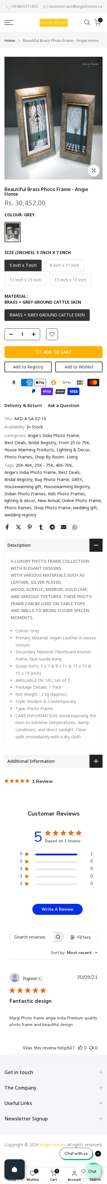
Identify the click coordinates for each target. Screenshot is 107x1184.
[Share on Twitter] (18, 527)
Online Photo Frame (81, 500)
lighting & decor (19, 500)
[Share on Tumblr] (41, 527)
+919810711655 (24, 6)
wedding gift (85, 507)
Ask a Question (63, 405)
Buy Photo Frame (52, 479)
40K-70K (64, 465)
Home (9, 40)
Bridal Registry (42, 442)
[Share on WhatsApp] (75, 527)
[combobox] (74, 953)
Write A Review (57, 909)
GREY (77, 479)
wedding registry (20, 515)
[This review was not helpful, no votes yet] (91, 1048)
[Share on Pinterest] (29, 527)
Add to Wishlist (79, 367)
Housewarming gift (22, 486)
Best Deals (15, 442)
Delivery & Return (23, 405)
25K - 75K (43, 465)
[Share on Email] (63, 527)
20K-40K (24, 465)
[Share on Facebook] (7, 527)
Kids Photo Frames (66, 493)
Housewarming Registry (67, 486)
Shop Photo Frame (52, 507)
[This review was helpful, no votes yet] (80, 1048)
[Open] (14, 1169)
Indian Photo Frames (24, 493)
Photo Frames (18, 457)
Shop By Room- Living (56, 457)
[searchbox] (31, 937)
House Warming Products (29, 450)
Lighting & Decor (72, 450)
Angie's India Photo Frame (53, 435)
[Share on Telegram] (52, 527)
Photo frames (18, 507)
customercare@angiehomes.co (75, 6)
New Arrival (48, 500)
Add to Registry (28, 367)
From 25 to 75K (74, 442)
